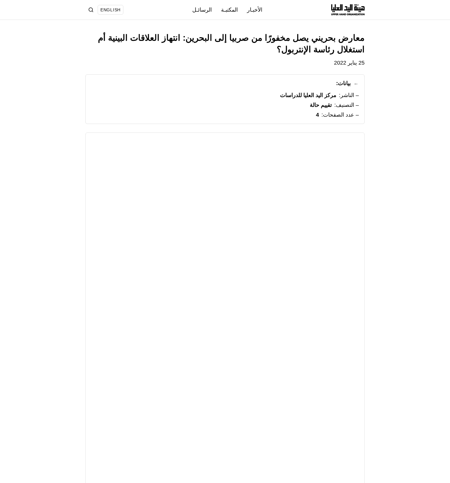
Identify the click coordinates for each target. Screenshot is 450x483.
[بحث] (90, 9)
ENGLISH (110, 9)
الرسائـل (202, 10)
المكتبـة (229, 10)
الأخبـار (254, 10)
